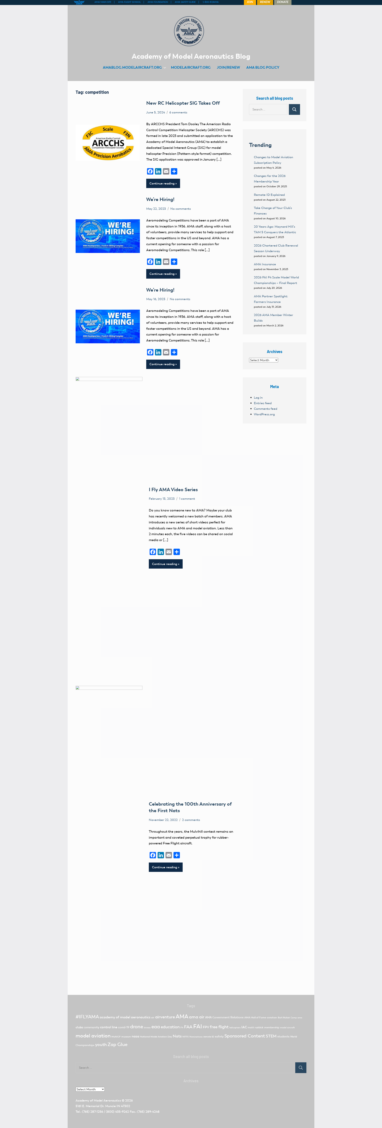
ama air (196, 1017)
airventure (165, 1017)
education (170, 1027)
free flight (219, 1026)
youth (101, 1044)
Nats (177, 1036)
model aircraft (287, 1027)
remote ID (208, 1036)
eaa (155, 1026)
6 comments (178, 112)
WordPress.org (264, 414)
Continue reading (161, 183)
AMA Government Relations (224, 1017)
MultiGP (116, 1036)
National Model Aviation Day (156, 1036)
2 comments (191, 820)
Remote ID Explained (269, 195)
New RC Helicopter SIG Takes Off (183, 103)
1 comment (187, 499)
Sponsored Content (244, 1036)
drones (147, 1027)
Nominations (196, 1036)
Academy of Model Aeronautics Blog (191, 56)
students (283, 1036)
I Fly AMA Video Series (174, 489)
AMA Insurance (265, 264)
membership (271, 1027)
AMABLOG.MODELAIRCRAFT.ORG (132, 67)
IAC (244, 1027)
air (152, 1017)
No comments (180, 209)
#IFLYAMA (87, 1017)
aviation (272, 1017)
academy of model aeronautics (125, 1017)
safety (219, 1036)
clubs (79, 1027)
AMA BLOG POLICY (262, 67)
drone (136, 1027)
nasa (135, 1036)
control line (108, 1027)
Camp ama (296, 1017)
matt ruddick (255, 1027)
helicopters (235, 1027)
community (91, 1027)
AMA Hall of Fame (255, 1017)
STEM (271, 1036)
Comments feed (265, 409)
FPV (206, 1027)
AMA (182, 1016)
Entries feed (263, 403)
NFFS (185, 1036)
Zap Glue (118, 1044)
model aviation (93, 1036)
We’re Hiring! (161, 199)
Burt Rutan (284, 1017)
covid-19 (123, 1027)
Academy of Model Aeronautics (98, 1100)
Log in (258, 397)
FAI (197, 1026)
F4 (181, 1027)
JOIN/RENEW (228, 67)
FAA (188, 1026)
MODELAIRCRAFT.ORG (190, 67)
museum (126, 1036)
